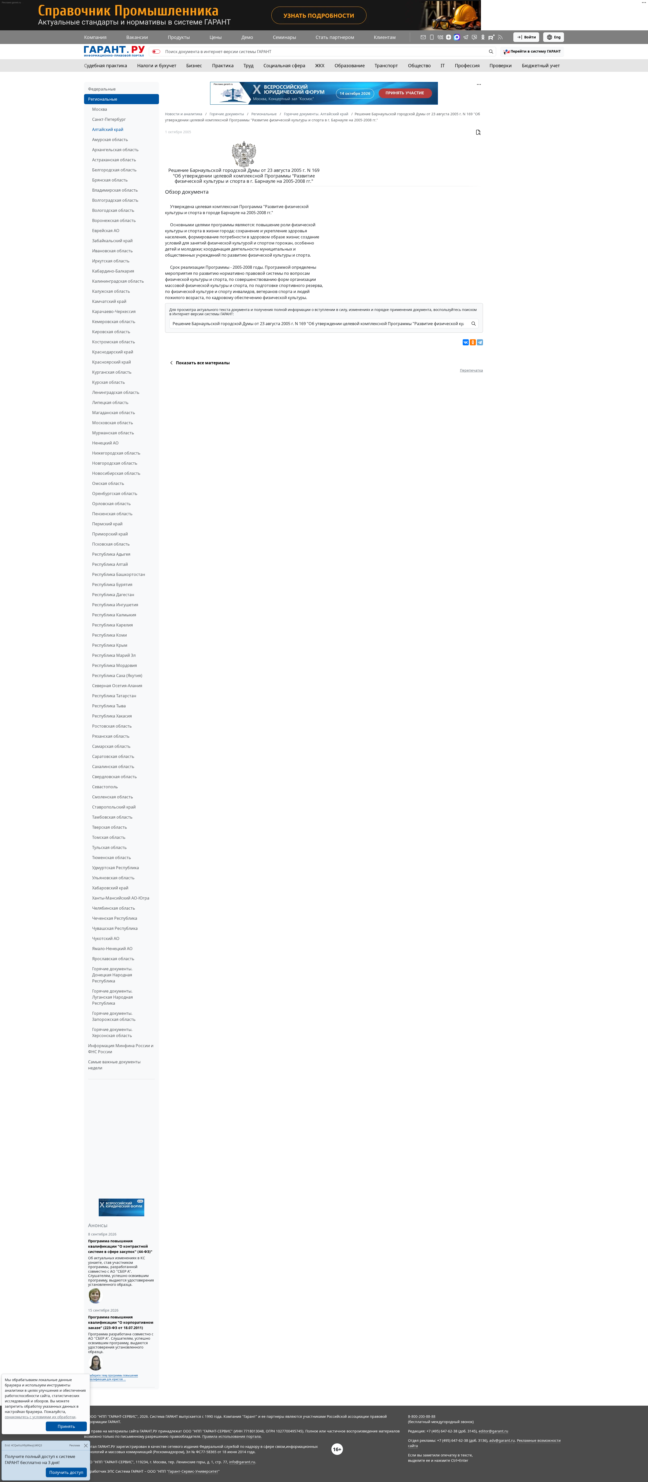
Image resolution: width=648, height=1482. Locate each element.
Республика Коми (109, 635)
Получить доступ (66, 1472)
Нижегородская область (116, 453)
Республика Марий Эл (114, 655)
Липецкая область (110, 402)
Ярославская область (113, 958)
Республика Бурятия (112, 584)
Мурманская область (113, 433)
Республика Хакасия (112, 716)
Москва (99, 109)
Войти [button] (530, 37)
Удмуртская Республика (115, 867)
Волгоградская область (115, 200)
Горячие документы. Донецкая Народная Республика (112, 975)
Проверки (501, 65)
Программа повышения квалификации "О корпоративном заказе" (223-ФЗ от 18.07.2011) (120, 1322)
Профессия (467, 65)
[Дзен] (448, 37)
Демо (247, 37)
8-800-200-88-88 (421, 1416)
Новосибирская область (116, 473)
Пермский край (107, 524)
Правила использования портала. (232, 1436)
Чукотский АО (105, 938)
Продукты (179, 37)
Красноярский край (111, 362)
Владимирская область (115, 190)
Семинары (284, 37)
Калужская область (111, 291)
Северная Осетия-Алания (117, 685)
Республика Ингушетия (115, 605)
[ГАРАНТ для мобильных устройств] (432, 37)
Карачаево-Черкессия (114, 311)
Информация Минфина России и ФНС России (120, 1048)
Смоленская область (112, 797)
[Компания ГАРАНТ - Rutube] (492, 37)
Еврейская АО (105, 230)
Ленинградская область (115, 392)
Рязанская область (111, 736)
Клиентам (385, 37)
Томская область (109, 837)
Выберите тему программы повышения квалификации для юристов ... (113, 1377)
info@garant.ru (242, 1461)
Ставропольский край (114, 807)
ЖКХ (320, 65)
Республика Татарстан (114, 696)
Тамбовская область (112, 817)
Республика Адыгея (111, 554)
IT (443, 65)
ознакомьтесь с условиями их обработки (40, 1416)
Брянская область (110, 180)
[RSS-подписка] (500, 37)
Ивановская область (112, 251)
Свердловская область (114, 776)
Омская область (108, 483)
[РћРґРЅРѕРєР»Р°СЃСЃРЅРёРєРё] (473, 342)
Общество (419, 65)
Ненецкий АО (105, 443)
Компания (95, 37)
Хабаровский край (110, 888)
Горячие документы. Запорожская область (114, 1016)
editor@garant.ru (493, 1431)
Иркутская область (111, 261)
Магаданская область (113, 412)
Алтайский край (107, 129)
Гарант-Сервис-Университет (193, 1471)
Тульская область (109, 847)
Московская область (112, 422)
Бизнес (194, 65)
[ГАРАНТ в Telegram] (466, 37)
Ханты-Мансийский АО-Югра (120, 898)
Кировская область (111, 331)
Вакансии (137, 37)
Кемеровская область (113, 321)
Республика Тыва (109, 706)
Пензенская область (112, 514)
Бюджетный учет (541, 65)
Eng (557, 37)
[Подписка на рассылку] (423, 37)
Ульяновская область (113, 878)
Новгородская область (114, 463)
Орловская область (111, 503)
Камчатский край (109, 301)
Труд (248, 65)
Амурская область (110, 139)
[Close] (85, 1445)
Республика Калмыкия (114, 615)
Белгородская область (114, 170)
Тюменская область (111, 857)
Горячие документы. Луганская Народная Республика (112, 997)
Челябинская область (113, 908)
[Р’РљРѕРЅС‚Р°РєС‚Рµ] (466, 342)
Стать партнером (335, 37)
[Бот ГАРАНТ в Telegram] (474, 37)
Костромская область (113, 342)
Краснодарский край (112, 352)
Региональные (102, 99)
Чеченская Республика (114, 918)
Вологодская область (113, 210)
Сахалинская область (113, 766)
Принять (66, 1426)
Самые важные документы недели (114, 1065)
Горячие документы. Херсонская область (112, 1032)
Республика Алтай (110, 564)
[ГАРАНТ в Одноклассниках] (483, 37)
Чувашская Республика (115, 928)
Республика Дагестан (113, 594)
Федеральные (102, 89)
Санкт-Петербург (109, 119)
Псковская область (111, 544)
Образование (350, 65)
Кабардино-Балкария (113, 271)
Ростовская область (112, 726)
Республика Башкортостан (118, 574)
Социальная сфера (284, 65)
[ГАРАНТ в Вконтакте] (440, 37)
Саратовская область (113, 756)
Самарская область (111, 746)
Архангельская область (115, 149)
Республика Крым (109, 645)
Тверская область (109, 827)
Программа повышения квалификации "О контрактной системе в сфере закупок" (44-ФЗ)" (120, 1246)
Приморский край (110, 534)
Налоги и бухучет (156, 65)
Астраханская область (114, 160)
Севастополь (105, 787)
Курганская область (112, 372)
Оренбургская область (114, 493)
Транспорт (386, 65)
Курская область (108, 382)
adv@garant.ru (502, 1440)
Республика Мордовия (114, 665)
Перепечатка (471, 370)
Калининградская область (118, 281)
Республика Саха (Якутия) (117, 675)
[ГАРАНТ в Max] (457, 37)
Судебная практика (105, 65)
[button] (532, 51)
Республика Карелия (112, 625)
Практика (223, 65)
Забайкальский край (112, 240)
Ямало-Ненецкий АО (112, 948)
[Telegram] (480, 342)
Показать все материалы (203, 363)
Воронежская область (114, 220)
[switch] (156, 52)
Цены (216, 37)
